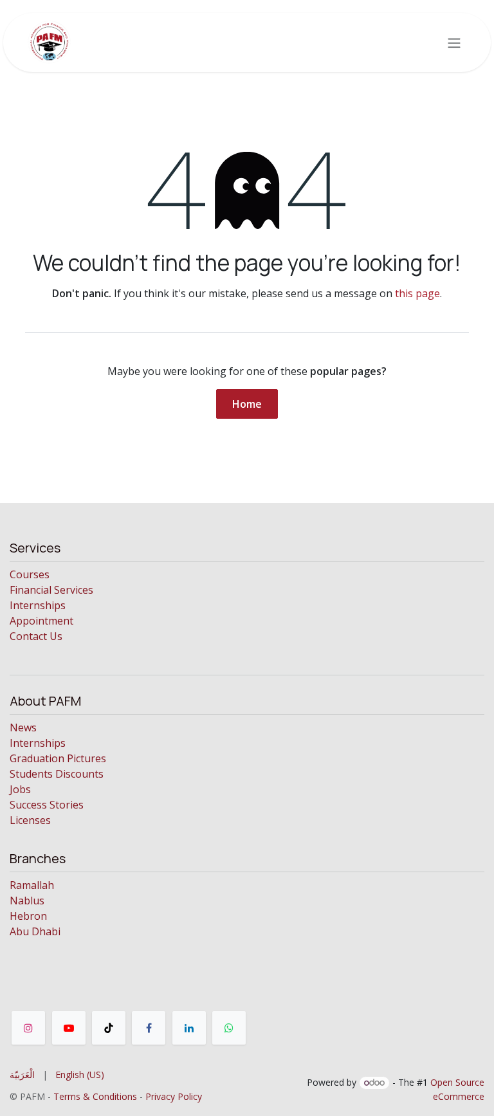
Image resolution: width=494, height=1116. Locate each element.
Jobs (20, 789)
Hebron (28, 916)
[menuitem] (22, 1074)
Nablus (27, 900)
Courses (30, 574)
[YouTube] (69, 1028)
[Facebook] (148, 1028)
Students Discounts (57, 774)
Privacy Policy (173, 1096)
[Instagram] (28, 1028)
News (23, 727)
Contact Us (36, 636)
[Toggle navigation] (454, 42)
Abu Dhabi (35, 931)
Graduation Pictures (58, 758)
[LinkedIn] (189, 1028)
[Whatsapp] (229, 1028)
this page (417, 293)
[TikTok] (108, 1028)
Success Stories (47, 805)
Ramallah (32, 885)
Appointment (41, 621)
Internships (38, 605)
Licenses (30, 820)
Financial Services (51, 590)
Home (247, 404)
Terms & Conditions (95, 1096)
